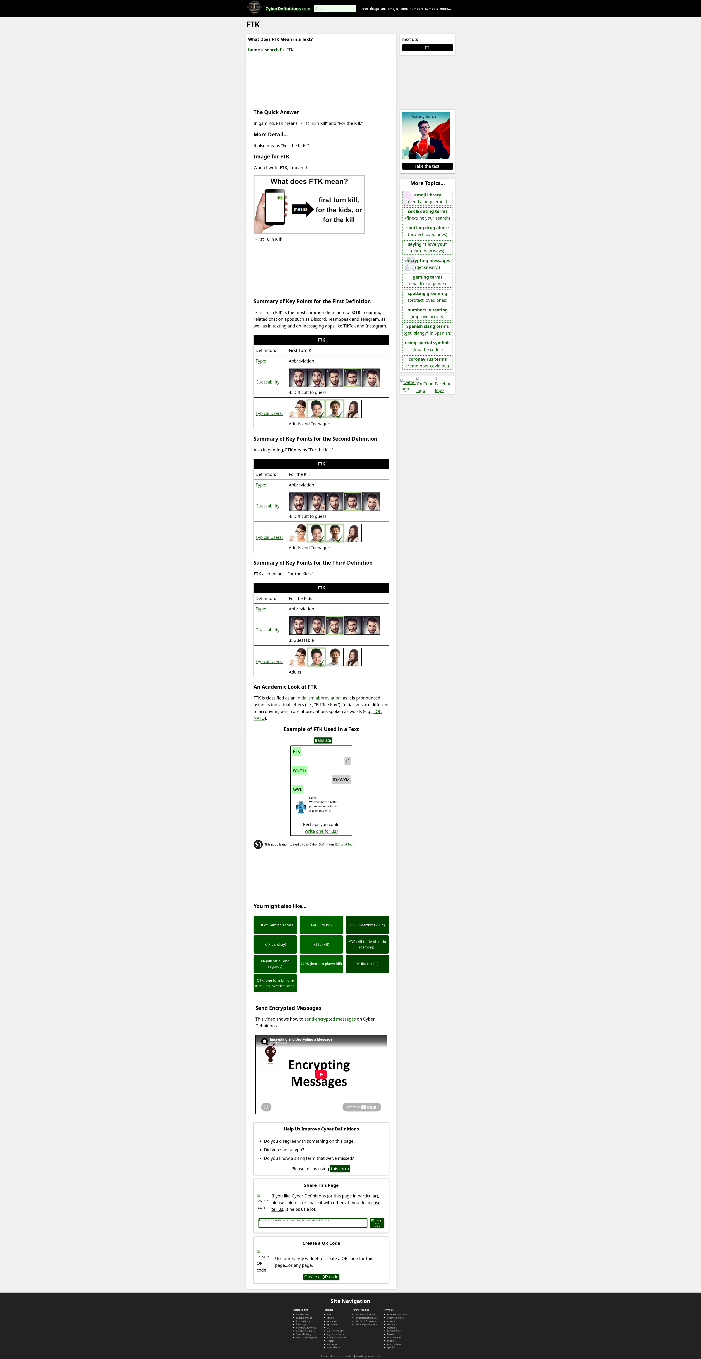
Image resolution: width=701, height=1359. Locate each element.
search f (273, 50)
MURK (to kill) (367, 963)
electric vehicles (335, 1331)
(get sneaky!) (427, 264)
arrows (391, 1321)
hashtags (301, 1324)
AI (328, 1327)
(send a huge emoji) (427, 198)
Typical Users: (269, 413)
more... (445, 9)
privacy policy (372, 1356)
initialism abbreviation (319, 698)
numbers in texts (305, 1331)
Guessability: (268, 382)
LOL (377, 711)
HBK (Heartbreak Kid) (367, 925)
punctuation (394, 1344)
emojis (393, 9)
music (390, 1340)
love (364, 9)
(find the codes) (427, 346)
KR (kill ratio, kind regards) (275, 964)
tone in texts (303, 1321)
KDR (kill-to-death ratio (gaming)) (367, 944)
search (359, 1356)
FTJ (427, 48)
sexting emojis (304, 1317)
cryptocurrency (335, 1334)
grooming (332, 1324)
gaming (331, 1321)
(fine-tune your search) (427, 214)
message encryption (307, 1337)
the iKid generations (366, 1324)
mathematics (394, 1337)
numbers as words (306, 1327)
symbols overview (397, 1314)
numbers (416, 9)
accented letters (396, 1317)
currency (392, 1324)
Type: (261, 361)
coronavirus (333, 1344)
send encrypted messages (330, 1019)
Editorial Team (345, 844)
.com (287, 8)
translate (323, 740)
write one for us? (321, 831)
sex (383, 9)
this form (340, 1169)
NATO (259, 718)
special (390, 1347)
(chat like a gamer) (427, 280)
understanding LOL (366, 1317)
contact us (347, 1356)
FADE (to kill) (321, 925)
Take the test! (427, 166)
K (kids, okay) (275, 944)
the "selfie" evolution (366, 1321)
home (254, 50)
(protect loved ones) (427, 231)
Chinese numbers (336, 1337)
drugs (374, 9)
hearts (390, 1334)
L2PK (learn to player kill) (321, 963)
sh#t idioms (333, 1347)
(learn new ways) (427, 247)
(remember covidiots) (427, 362)
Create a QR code (321, 1276)
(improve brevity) (427, 313)
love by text (302, 1314)
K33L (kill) (321, 944)
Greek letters (394, 1331)
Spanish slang (303, 1334)
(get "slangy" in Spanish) (427, 329)
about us (335, 1356)
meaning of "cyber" (365, 1314)
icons (404, 9)
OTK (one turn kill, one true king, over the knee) (275, 983)
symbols (431, 9)
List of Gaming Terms (275, 925)
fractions (392, 1327)
